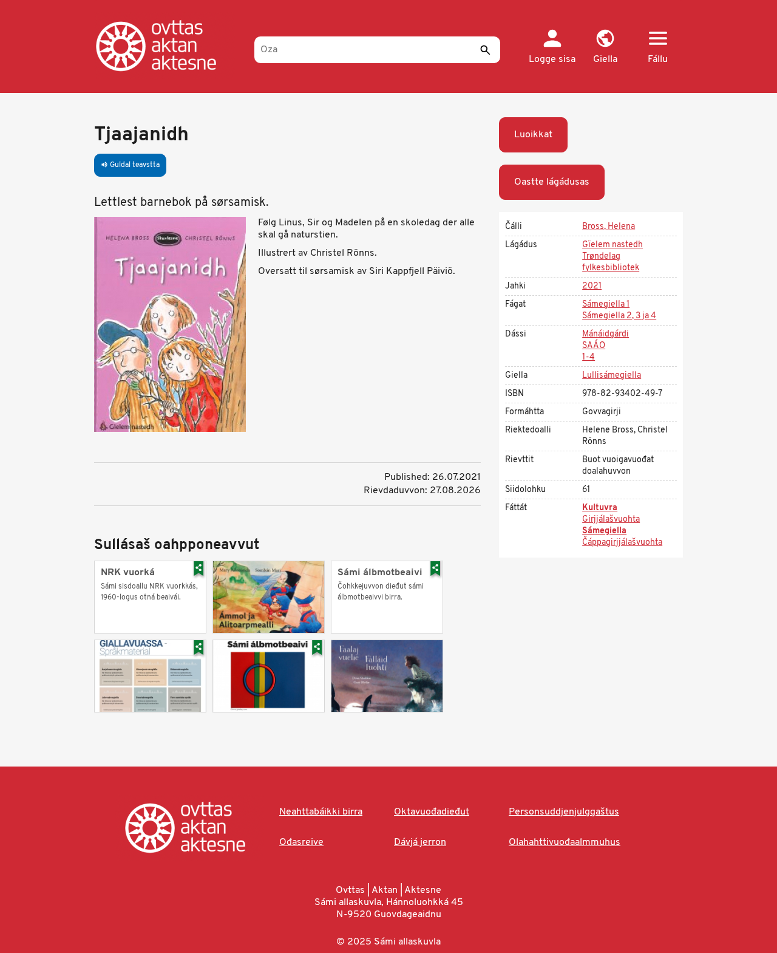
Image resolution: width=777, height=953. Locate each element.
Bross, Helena (608, 227)
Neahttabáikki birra (320, 812)
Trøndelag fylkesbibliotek (610, 262)
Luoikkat (533, 135)
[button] (605, 47)
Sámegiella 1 (605, 304)
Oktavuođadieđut (431, 812)
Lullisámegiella (611, 375)
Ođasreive (301, 842)
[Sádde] (485, 50)
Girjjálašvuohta (611, 519)
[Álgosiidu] (168, 45)
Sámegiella (604, 531)
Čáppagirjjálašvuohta (622, 542)
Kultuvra (599, 508)
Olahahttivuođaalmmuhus (564, 842)
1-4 (588, 357)
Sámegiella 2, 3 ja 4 (619, 316)
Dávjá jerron (420, 842)
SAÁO (593, 346)
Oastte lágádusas (551, 182)
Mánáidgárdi (605, 334)
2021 (592, 286)
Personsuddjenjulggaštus (564, 812)
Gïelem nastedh (612, 245)
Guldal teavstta (130, 165)
